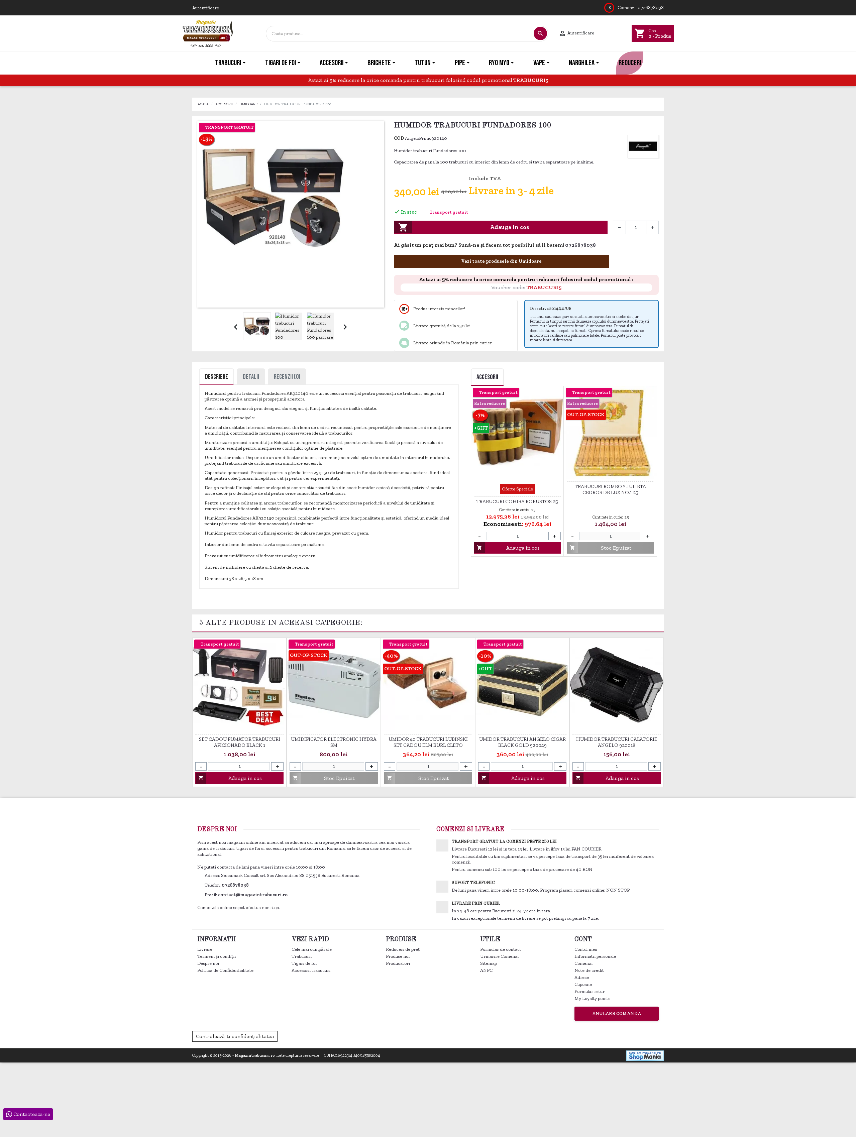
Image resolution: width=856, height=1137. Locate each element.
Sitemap (488, 963)
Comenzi (583, 963)
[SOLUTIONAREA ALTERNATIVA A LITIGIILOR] (626, 1035)
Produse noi (398, 956)
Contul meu (585, 949)
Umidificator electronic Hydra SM (334, 742)
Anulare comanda (616, 1013)
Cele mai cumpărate (312, 949)
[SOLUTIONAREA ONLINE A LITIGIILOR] (554, 1035)
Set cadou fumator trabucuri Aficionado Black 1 (239, 742)
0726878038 (651, 7)
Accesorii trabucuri (311, 970)
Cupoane (583, 984)
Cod (399, 138)
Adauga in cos (463, 227)
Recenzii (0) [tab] (287, 377)
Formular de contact (500, 949)
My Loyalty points (592, 998)
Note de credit (589, 970)
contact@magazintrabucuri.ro (253, 895)
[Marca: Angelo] (643, 146)
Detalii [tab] (251, 377)
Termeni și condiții (216, 956)
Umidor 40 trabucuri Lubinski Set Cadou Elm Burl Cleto (428, 742)
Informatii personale (595, 956)
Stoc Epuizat (600, 548)
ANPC (486, 970)
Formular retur (589, 991)
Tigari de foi (304, 963)
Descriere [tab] (216, 377)
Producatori (398, 963)
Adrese (581, 977)
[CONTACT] (663, 63)
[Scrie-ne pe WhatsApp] (600, 245)
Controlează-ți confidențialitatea (235, 1036)
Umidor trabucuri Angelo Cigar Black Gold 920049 (522, 742)
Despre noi (208, 963)
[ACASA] (192, 63)
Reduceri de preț (403, 949)
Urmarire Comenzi (499, 956)
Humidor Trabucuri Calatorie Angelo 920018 (616, 742)
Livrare (204, 949)
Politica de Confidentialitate (225, 970)
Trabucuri (302, 956)
